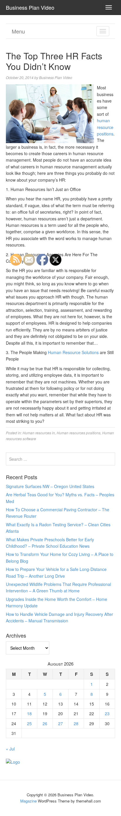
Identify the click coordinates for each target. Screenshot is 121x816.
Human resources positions (78, 432)
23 (107, 713)
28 (76, 723)
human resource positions (105, 127)
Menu (18, 31)
